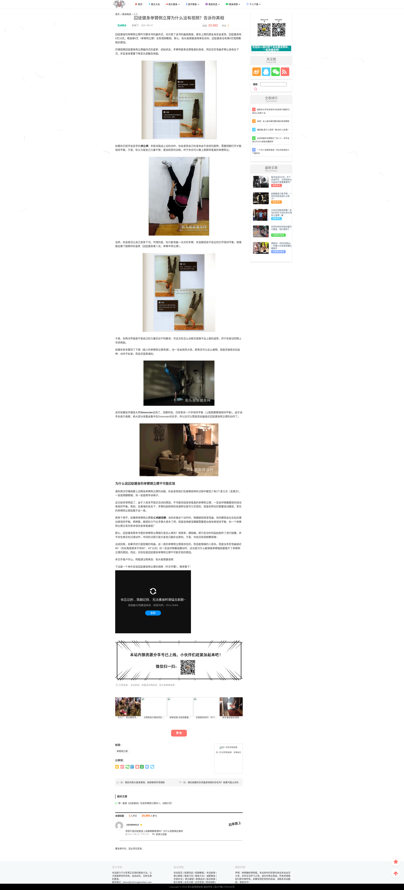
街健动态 (188, 872)
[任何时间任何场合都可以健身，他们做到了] (261, 231)
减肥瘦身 (210, 876)
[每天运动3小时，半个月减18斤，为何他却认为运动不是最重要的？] (261, 181)
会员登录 (199, 882)
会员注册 (188, 882)
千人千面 (254, 4)
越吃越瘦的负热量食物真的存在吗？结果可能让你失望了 (215, 782)
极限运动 (200, 879)
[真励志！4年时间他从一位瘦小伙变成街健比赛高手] (261, 247)
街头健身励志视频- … (232, 717)
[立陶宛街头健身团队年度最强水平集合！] (154, 706)
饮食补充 (178, 879)
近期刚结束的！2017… (206, 717)
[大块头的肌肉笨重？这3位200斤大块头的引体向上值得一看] (261, 214)
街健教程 (199, 872)
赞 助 (179, 733)
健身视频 (233, 4)
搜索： (256, 84)
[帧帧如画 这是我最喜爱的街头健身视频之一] (180, 706)
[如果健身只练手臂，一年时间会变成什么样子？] (261, 198)
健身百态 (213, 4)
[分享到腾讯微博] (132, 767)
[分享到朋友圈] (127, 767)
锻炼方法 (199, 876)
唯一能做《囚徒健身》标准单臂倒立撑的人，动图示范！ (145, 803)
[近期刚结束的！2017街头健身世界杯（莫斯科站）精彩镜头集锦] (206, 706)
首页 (139, 4)
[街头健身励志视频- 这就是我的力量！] (232, 706)
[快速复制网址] (152, 767)
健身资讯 (276, 185)
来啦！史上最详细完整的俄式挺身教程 (273, 121)
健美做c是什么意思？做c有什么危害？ (273, 130)
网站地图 (210, 882)
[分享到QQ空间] (117, 767)
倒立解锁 (178, 876)
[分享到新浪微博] (122, 767)
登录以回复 (161, 834)
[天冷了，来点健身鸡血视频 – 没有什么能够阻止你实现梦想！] (128, 706)
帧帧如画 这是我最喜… (180, 717)
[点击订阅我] (284, 71)
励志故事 (210, 879)
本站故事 (210, 872)
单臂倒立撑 (122, 751)
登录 (139, 848)
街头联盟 (178, 882)
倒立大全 (155, 4)
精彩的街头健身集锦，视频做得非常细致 (145, 782)
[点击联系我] (256, 71)
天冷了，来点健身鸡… (128, 717)
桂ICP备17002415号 (224, 887)
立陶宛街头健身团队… (154, 717)
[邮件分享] (147, 767)
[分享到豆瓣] (142, 767)
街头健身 (173, 4)
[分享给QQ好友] (137, 767)
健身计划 (188, 876)
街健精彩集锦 (278, 235)
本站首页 (178, 872)
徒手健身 (192, 4)
